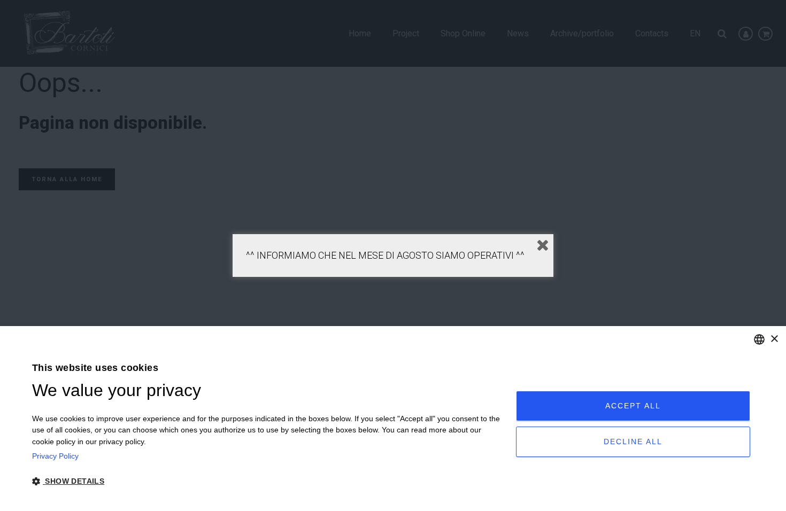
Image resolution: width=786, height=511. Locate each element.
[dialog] (393, 418)
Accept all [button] (633, 405)
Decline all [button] (633, 441)
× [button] (774, 339)
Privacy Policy (55, 456)
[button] (267, 481)
